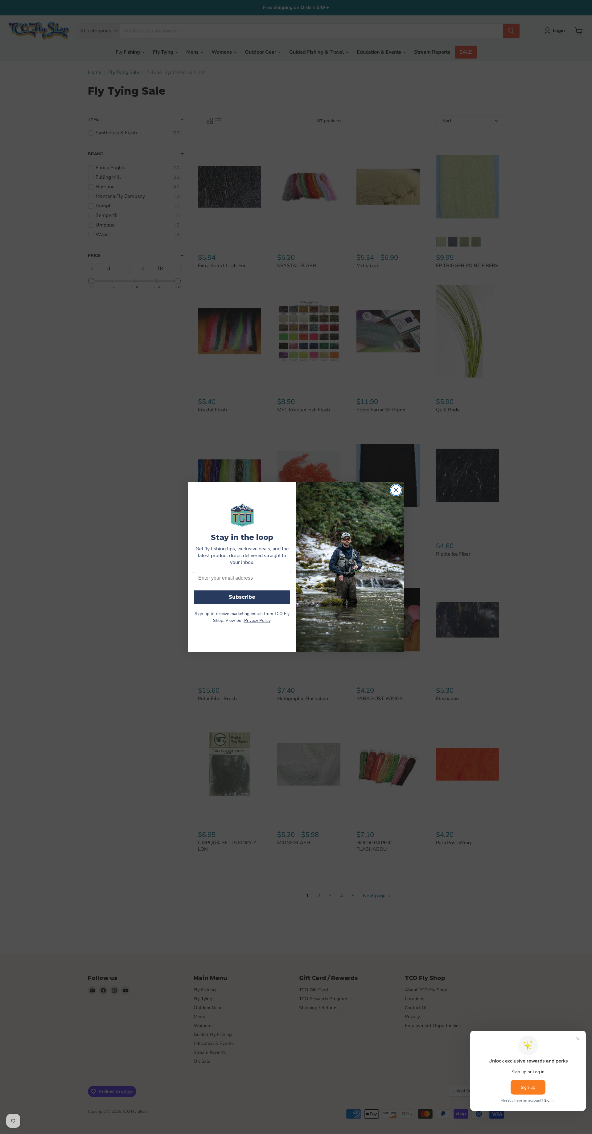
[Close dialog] (396, 490)
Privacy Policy (257, 620)
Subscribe (242, 597)
